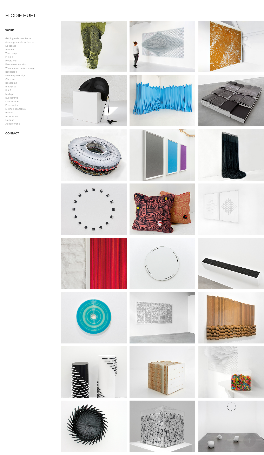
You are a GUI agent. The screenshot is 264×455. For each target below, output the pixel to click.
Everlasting (11, 97)
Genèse (9, 120)
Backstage (11, 71)
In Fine (9, 57)
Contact (12, 133)
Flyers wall (11, 60)
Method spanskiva (15, 109)
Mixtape (9, 94)
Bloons (9, 112)
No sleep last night (15, 75)
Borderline (11, 83)
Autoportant (12, 116)
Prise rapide (12, 105)
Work (9, 30)
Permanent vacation (16, 64)
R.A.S (8, 90)
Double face (12, 101)
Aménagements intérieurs (19, 42)
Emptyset (10, 86)
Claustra (9, 79)
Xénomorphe (12, 123)
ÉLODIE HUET (20, 15)
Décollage (10, 45)
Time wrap (11, 53)
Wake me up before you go (20, 68)
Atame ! (9, 49)
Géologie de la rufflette (18, 38)
